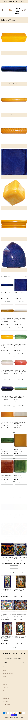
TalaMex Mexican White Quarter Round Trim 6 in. (20, 319)
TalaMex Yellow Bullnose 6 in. (7, 423)
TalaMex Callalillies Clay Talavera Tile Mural (20, 637)
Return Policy (6, 698)
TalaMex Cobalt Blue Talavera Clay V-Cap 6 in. (7, 397)
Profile (4, 676)
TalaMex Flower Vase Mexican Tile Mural (6, 590)
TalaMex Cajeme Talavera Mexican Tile (7, 537)
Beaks (13, 270)
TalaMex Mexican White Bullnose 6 (20, 423)
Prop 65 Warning (6, 704)
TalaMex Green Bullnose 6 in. (7, 449)
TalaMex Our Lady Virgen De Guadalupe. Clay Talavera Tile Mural (7, 638)
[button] (2, 10)
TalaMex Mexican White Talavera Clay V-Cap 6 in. (7, 371)
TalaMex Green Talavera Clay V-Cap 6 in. (20, 345)
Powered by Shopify (19, 717)
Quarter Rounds (13, 84)
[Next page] (22, 489)
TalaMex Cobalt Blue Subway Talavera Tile (6, 515)
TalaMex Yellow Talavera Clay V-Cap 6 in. (7, 345)
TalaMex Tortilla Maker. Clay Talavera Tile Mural (20, 613)
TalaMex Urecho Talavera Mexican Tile (20, 537)
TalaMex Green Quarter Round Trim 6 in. (20, 397)
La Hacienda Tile (11, 717)
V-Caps (13, 52)
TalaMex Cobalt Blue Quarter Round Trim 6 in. (7, 293)
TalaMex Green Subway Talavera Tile (19, 515)
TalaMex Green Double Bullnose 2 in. (19, 474)
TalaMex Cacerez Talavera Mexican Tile (20, 558)
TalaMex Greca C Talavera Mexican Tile (7, 558)
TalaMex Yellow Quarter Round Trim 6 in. (7, 319)
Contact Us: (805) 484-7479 (9, 673)
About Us (5, 684)
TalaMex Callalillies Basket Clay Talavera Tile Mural (20, 591)
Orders (4, 670)
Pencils (13, 115)
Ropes (13, 146)
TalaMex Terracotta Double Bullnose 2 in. (6, 474)
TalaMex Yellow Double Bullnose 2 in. (20, 449)
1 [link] (5, 489)
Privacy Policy (6, 701)
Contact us (5, 687)
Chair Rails (13, 239)
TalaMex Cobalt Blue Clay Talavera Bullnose (20, 293)
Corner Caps (13, 208)
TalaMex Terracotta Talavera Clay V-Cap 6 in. (20, 371)
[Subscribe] (23, 662)
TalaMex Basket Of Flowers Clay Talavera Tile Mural (7, 614)
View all (14, 567)
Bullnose (13, 177)
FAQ (3, 690)
